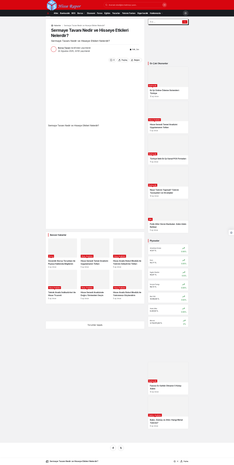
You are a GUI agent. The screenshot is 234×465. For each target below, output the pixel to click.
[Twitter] (121, 448)
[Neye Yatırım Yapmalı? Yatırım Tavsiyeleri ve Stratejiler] (168, 182)
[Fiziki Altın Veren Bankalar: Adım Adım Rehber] (168, 217)
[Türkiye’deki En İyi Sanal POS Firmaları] (168, 150)
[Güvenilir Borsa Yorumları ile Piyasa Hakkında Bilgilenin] (62, 253)
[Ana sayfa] (48, 13)
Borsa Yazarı (64, 48)
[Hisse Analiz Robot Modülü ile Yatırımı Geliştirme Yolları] (127, 253)
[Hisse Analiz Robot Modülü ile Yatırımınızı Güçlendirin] (127, 284)
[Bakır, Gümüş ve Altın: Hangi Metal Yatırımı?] (168, 412)
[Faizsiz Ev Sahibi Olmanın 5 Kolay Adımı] (168, 378)
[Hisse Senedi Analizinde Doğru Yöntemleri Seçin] (95, 284)
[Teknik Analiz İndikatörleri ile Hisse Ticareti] (62, 284)
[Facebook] (113, 448)
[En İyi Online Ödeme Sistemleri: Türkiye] (168, 83)
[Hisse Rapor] (64, 5)
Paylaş (186, 461)
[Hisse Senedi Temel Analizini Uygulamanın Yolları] (95, 253)
